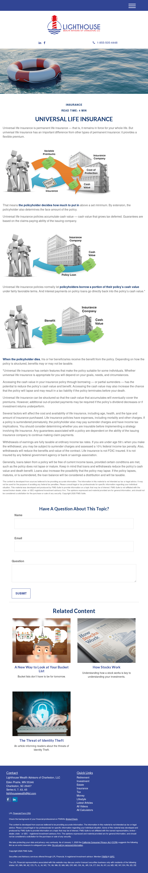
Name (18, 515)
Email (18, 538)
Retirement (83, 777)
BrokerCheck (72, 818)
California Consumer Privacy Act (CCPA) (100, 842)
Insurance (82, 788)
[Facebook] (44, 43)
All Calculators (85, 810)
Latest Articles (85, 802)
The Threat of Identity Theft (41, 740)
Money (80, 795)
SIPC (112, 856)
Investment (83, 781)
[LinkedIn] (40, 43)
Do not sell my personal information (67, 845)
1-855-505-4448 (107, 42)
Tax (79, 792)
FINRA (105, 856)
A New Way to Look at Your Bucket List (42, 669)
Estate (80, 784)
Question (18, 561)
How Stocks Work (106, 667)
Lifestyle (81, 799)
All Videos (82, 806)
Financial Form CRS (22, 813)
